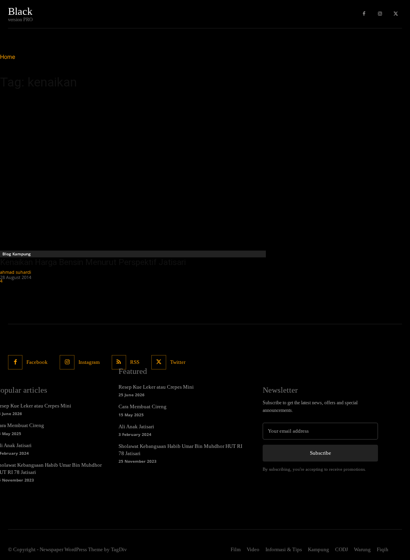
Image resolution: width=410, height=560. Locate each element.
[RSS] (119, 362)
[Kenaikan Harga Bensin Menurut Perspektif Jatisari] (134, 172)
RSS (134, 362)
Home (7, 56)
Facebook (37, 362)
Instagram (89, 362)
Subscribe (320, 453)
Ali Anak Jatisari (136, 427)
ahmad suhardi (15, 272)
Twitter (177, 362)
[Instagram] (380, 14)
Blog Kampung (16, 254)
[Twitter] (396, 14)
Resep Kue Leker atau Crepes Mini (156, 387)
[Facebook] (364, 14)
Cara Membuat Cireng (143, 406)
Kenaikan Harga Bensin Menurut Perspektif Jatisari (93, 262)
